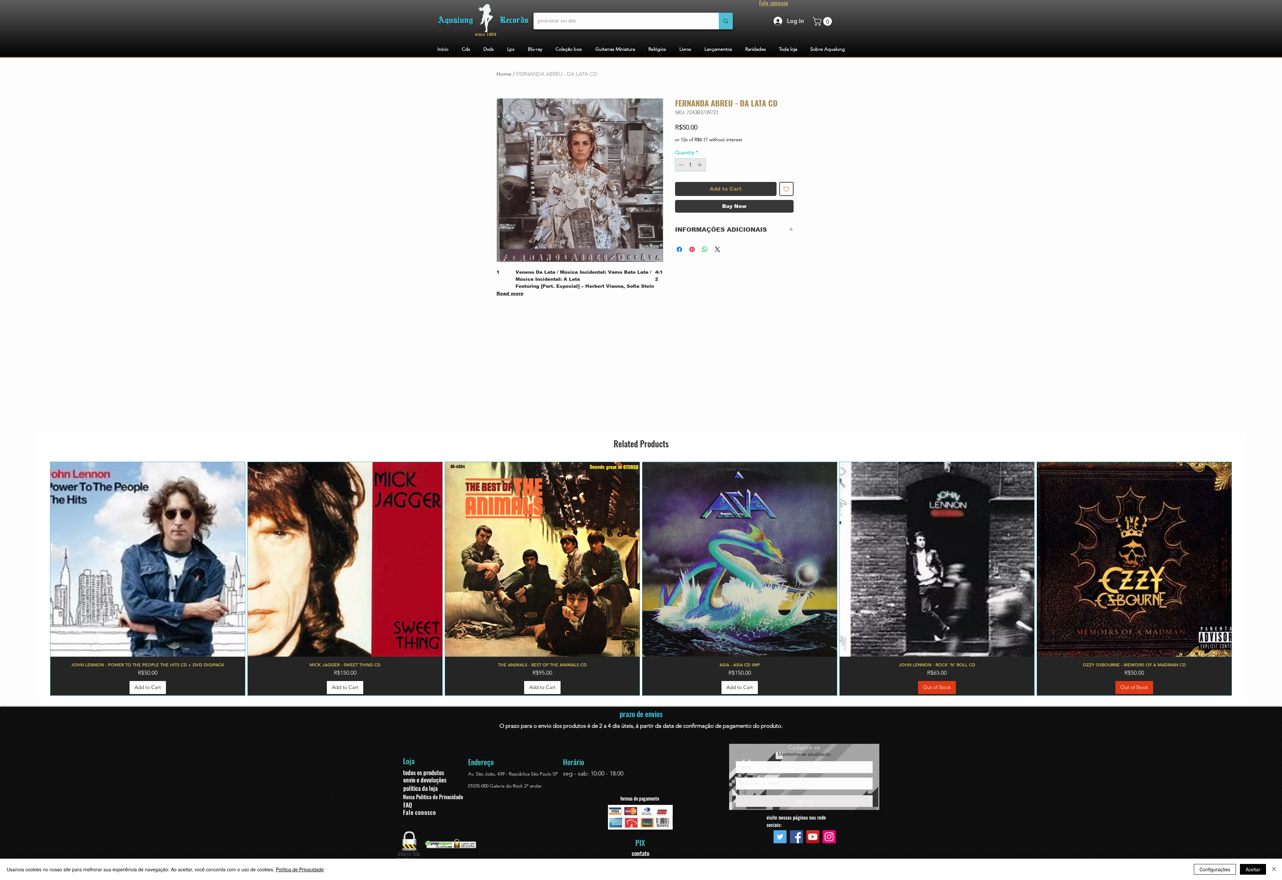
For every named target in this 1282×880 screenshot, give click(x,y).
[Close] (1274, 869)
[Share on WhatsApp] (705, 249)
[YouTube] (812, 836)
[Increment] (700, 165)
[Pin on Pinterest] (692, 249)
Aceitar (1253, 869)
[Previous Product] (40, 579)
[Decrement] (680, 165)
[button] (823, 21)
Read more (509, 293)
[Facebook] (796, 836)
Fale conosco (419, 812)
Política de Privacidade (300, 869)
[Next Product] (1242, 579)
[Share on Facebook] (679, 249)
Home (503, 74)
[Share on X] (717, 249)
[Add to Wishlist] (786, 189)
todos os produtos (423, 772)
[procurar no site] (726, 21)
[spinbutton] (690, 165)
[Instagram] (829, 836)
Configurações (1215, 869)
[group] (641, 578)
